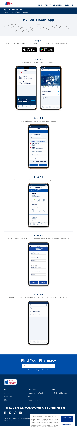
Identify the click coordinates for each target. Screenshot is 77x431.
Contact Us (55, 389)
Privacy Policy (7, 418)
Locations (57, 5)
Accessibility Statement (27, 418)
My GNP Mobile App (59, 393)
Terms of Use (16, 418)
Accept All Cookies (67, 417)
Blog (67, 5)
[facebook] (5, 412)
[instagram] (15, 412)
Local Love (32, 389)
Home (40, 5)
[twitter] (10, 412)
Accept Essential (67, 420)
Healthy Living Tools (36, 393)
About (48, 5)
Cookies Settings (66, 424)
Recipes (31, 396)
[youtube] (20, 412)
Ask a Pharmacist (34, 400)
